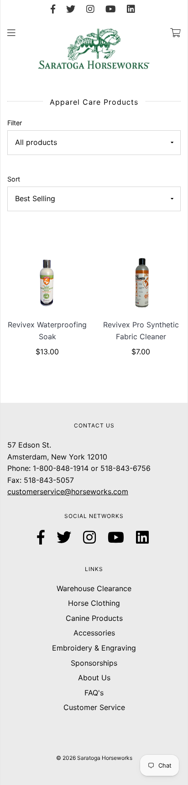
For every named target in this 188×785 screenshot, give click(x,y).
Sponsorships (94, 663)
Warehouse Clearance (94, 588)
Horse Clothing (94, 603)
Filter (14, 123)
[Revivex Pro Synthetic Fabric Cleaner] (141, 282)
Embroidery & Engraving (94, 647)
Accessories (94, 632)
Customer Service (94, 707)
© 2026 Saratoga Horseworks (94, 757)
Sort (13, 179)
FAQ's (94, 692)
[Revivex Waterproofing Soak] (47, 282)
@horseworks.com (96, 491)
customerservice (35, 491)
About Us (94, 677)
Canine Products (94, 618)
